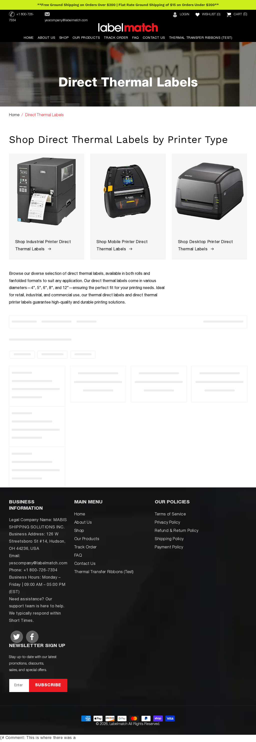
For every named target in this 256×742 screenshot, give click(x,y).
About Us (83, 523)
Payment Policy (169, 548)
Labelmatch (119, 724)
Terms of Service (170, 515)
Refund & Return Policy (176, 531)
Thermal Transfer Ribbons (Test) (104, 572)
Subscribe (48, 686)
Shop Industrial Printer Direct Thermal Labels (43, 246)
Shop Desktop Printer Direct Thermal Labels (205, 246)
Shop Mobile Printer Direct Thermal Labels (122, 246)
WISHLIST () (211, 14)
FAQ (78, 556)
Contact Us (85, 564)
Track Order (85, 548)
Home (14, 115)
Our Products (86, 539)
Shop (79, 531)
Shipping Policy (169, 539)
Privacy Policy (167, 523)
